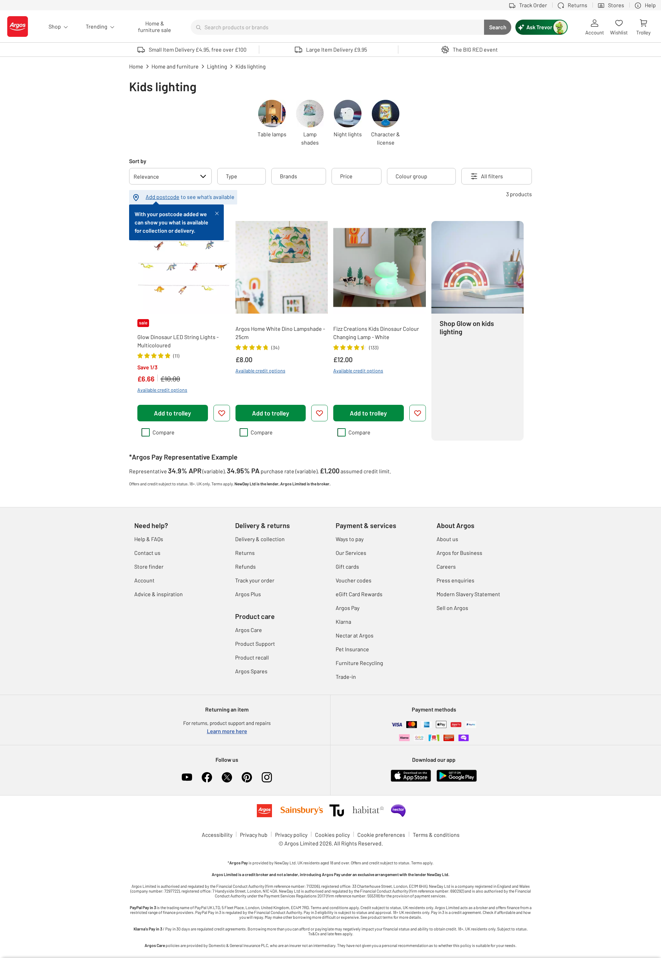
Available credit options (162, 390)
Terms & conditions (436, 834)
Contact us (147, 552)
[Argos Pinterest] (247, 777)
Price (346, 176)
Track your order (254, 580)
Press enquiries (455, 580)
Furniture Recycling (359, 663)
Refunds (245, 566)
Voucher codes (353, 580)
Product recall (252, 657)
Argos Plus (248, 594)
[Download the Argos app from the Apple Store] (411, 780)
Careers (446, 566)
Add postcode (162, 196)
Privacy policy (291, 834)
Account (144, 580)
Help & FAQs (148, 539)
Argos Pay (347, 607)
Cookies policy (332, 834)
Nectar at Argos (355, 635)
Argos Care (248, 630)
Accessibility (217, 834)
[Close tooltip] (217, 212)
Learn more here (227, 731)
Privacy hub (253, 834)
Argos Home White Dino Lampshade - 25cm (280, 332)
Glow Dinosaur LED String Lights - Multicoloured (178, 341)
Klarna (343, 621)
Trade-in (346, 676)
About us (447, 539)
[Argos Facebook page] (207, 777)
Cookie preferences (381, 834)
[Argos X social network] (227, 777)
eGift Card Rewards (359, 594)
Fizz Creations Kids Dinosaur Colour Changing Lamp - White (376, 332)
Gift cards (347, 566)
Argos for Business (459, 552)
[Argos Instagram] (267, 777)
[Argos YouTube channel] (187, 777)
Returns (245, 552)
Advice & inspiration (158, 594)
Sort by (137, 161)
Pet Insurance (352, 649)
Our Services (351, 552)
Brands (288, 176)
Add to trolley (172, 413)
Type (231, 176)
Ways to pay (350, 539)
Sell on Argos (452, 607)
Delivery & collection (260, 539)
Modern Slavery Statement (468, 594)
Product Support (255, 643)
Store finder (149, 566)
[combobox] (337, 27)
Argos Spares (251, 671)
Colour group (411, 176)
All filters (492, 176)
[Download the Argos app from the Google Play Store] (457, 780)
